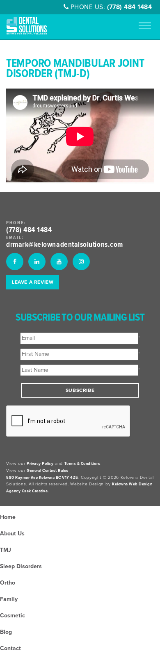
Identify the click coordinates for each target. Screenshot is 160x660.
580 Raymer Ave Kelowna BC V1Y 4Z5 (42, 477)
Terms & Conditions (82, 463)
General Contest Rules (48, 470)
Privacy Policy (40, 463)
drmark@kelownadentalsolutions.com (64, 245)
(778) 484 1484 (129, 7)
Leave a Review (32, 282)
